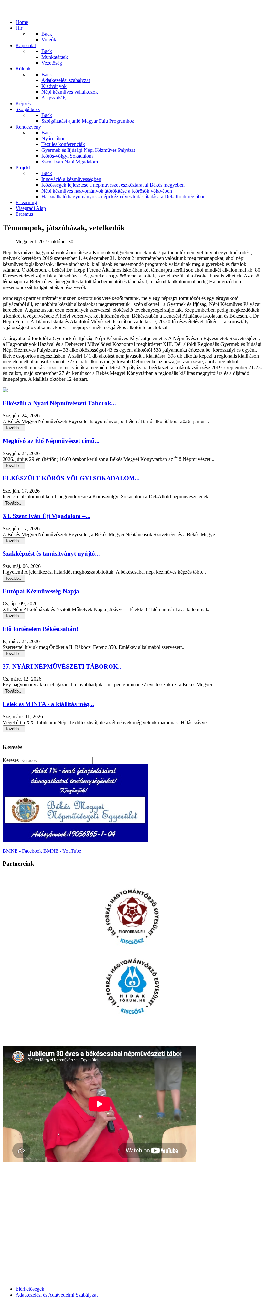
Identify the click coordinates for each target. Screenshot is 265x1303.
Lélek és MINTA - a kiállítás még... (48, 704)
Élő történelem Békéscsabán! (40, 628)
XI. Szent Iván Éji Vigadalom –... (46, 516)
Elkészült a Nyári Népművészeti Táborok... (59, 403)
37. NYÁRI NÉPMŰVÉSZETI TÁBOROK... (63, 666)
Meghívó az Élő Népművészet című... (51, 440)
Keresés (11, 760)
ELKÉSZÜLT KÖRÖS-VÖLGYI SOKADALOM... (71, 478)
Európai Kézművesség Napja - (43, 591)
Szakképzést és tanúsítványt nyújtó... (51, 553)
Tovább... (14, 427)
